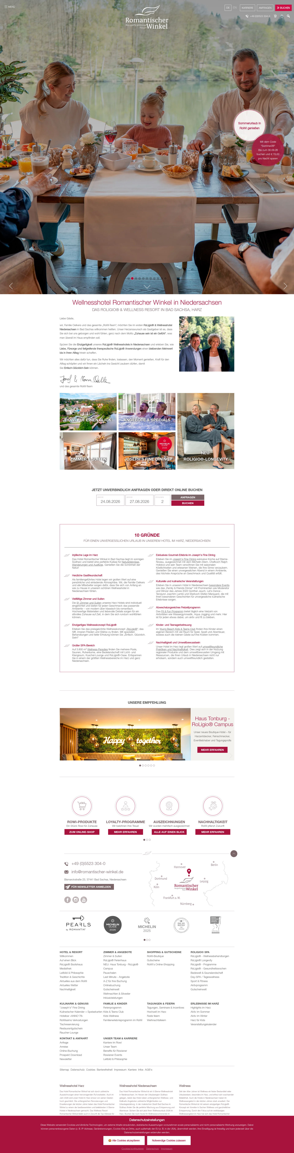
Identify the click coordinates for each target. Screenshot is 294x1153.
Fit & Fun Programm (172, 611)
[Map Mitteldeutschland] (188, 883)
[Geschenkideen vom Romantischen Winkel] (282, 16)
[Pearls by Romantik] (78, 923)
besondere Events (219, 585)
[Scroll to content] (147, 287)
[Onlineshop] (275, 16)
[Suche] (288, 16)
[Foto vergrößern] (206, 344)
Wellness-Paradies (97, 649)
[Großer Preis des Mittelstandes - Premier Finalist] (215, 924)
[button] (10, 286)
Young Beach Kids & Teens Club (177, 629)
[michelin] (113, 924)
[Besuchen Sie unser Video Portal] (84, 900)
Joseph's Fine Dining (184, 559)
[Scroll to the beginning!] (233, 853)
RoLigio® (132, 629)
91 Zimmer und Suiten (89, 602)
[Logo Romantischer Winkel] (147, 16)
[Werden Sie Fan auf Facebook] (67, 900)
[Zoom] (147, 147)
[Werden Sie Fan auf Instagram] (75, 900)
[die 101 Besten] (181, 924)
